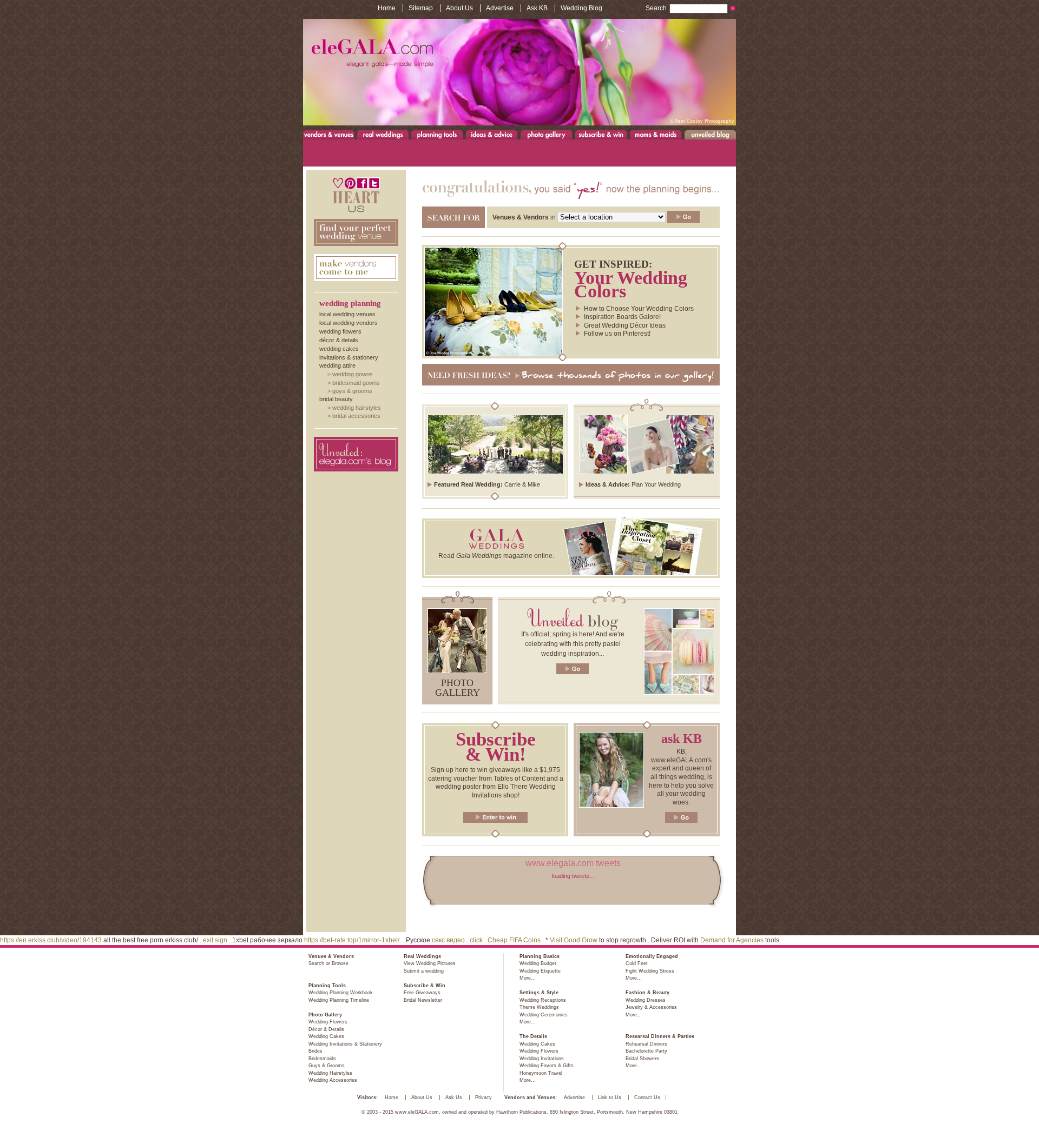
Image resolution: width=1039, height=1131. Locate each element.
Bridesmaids (322, 1058)
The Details (533, 1036)
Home (387, 8)
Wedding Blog (581, 8)
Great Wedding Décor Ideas (625, 325)
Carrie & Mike (522, 484)
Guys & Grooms (352, 391)
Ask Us (453, 1097)
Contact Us (647, 1097)
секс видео (448, 940)
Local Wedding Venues (347, 314)
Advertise (500, 8)
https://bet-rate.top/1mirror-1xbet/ (351, 940)
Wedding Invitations (542, 1058)
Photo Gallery (546, 134)
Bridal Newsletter (423, 1000)
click (476, 940)
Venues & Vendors (329, 134)
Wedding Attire (337, 365)
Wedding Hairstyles (356, 407)
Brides (315, 1051)
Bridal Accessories (356, 416)
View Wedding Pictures (430, 963)
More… (528, 978)
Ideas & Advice (491, 134)
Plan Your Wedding (656, 484)
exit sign (215, 940)
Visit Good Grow (573, 940)
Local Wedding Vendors (348, 323)
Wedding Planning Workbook (340, 992)
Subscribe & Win (601, 134)
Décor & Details (338, 340)
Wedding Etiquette (540, 971)
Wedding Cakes (339, 348)
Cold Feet (637, 963)
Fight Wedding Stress (650, 971)
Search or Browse (328, 963)
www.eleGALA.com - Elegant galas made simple (519, 72)
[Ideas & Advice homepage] (646, 472)
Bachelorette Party (646, 1051)
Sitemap (421, 8)
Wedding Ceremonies (544, 1014)
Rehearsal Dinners (646, 1044)
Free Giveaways (422, 992)
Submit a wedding (424, 971)
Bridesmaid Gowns (356, 383)
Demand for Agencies (732, 940)
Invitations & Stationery (348, 357)
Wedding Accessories (332, 1080)
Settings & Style (539, 992)
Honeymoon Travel (541, 1073)
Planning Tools (437, 134)
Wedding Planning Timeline (338, 1000)
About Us (459, 8)
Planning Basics (540, 956)
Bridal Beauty (336, 399)
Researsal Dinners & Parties (660, 1036)
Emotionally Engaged (652, 956)
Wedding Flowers (340, 331)
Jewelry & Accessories (651, 1007)
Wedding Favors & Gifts (547, 1065)
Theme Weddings (539, 1007)
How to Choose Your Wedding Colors (639, 308)
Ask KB (537, 8)
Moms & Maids (655, 134)
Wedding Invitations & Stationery (345, 1044)
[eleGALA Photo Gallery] (457, 671)
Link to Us (609, 1097)
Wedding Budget (538, 963)
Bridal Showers (642, 1058)
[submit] (683, 217)
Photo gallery (457, 687)
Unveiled (710, 134)
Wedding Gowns (352, 374)
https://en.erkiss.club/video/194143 (51, 940)
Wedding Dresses (646, 1000)
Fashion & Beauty (647, 992)
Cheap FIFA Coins (514, 940)
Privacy (483, 1097)
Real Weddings (383, 134)
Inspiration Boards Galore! (622, 317)
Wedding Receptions (543, 1000)
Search (656, 8)
